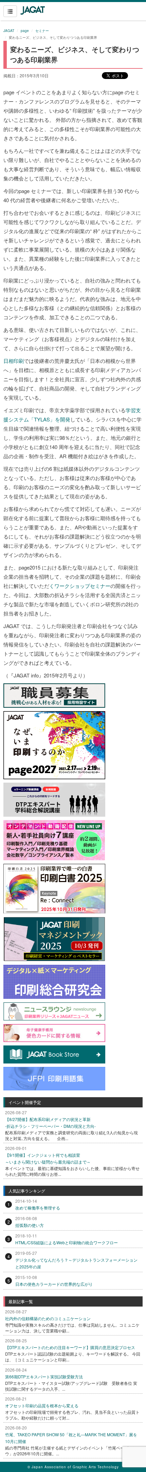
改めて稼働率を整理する (37, 1208)
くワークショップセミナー (79, 585)
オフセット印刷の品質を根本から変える (41, 1405)
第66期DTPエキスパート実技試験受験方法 (44, 1376)
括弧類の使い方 (29, 1225)
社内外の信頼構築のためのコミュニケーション (48, 1318)
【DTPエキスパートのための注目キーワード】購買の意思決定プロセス (70, 1347)
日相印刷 (13, 360)
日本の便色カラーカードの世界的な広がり (54, 1284)
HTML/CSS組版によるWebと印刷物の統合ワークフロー (66, 1242)
